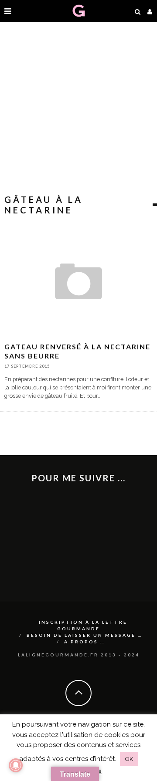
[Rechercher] (138, 11)
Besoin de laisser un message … (85, 635)
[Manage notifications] (16, 765)
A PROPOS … (84, 641)
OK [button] (129, 759)
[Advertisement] (78, 108)
